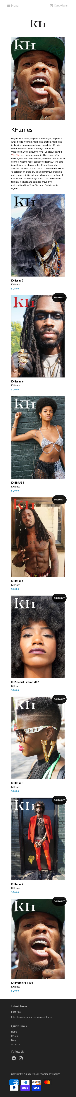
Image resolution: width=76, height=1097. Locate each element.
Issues (14, 1036)
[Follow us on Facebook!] (14, 1059)
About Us (15, 1044)
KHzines (33, 1074)
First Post (16, 1012)
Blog (13, 1040)
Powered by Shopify (49, 1074)
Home (14, 1032)
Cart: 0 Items (61, 5)
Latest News (19, 1006)
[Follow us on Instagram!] (21, 1059)
